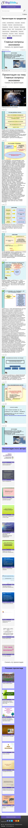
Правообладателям (10, 824)
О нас (3, 824)
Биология (23, 22)
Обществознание (5, 31)
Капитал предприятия (7, 481)
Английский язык (10, 22)
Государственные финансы (8, 603)
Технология (11, 33)
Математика (22, 27)
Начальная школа (18, 29)
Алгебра (4, 22)
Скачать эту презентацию (14, 47)
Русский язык (5, 33)
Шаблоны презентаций (16, 35)
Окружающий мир (14, 31)
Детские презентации (18, 24)
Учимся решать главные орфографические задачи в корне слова (8, 702)
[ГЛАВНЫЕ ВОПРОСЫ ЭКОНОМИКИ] (14, 106)
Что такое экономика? (7, 655)
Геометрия (10, 24)
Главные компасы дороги (7, 683)
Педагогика (21, 31)
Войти (25, 14)
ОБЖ (24, 29)
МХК (13, 29)
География (4, 24)
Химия (9, 35)
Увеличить (23, 49)
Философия (4, 35)
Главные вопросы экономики (8, 736)
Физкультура (21, 33)
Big (11, 2)
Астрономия (17, 22)
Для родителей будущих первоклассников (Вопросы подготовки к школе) (8, 719)
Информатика (5, 27)
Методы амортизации (7, 638)
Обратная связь (19, 824)
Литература (16, 27)
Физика (16, 33)
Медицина (4, 29)
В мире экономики (6, 753)
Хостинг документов (10, 826)
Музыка (9, 29)
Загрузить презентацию (11, 6)
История (11, 27)
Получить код (6, 49)
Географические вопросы (7, 771)
